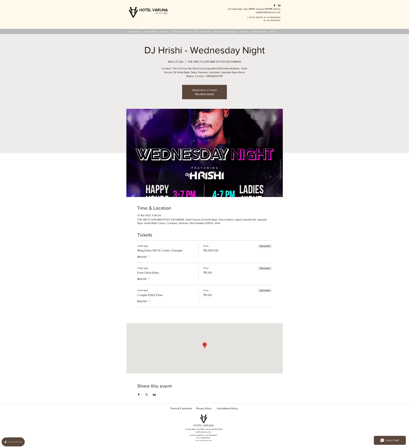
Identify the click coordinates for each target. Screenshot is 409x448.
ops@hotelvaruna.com (203, 432)
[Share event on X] (146, 394)
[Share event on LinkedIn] (154, 394)
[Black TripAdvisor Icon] (279, 5)
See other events (204, 94)
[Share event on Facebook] (138, 394)
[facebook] (274, 5)
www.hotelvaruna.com (203, 440)
